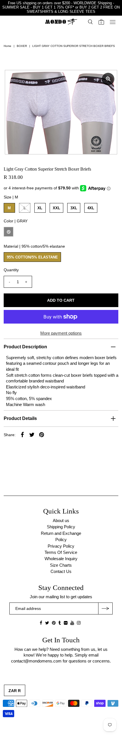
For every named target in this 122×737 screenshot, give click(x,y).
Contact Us (61, 571)
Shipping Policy (61, 526)
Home (7, 45)
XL (39, 208)
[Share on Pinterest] (41, 434)
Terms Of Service (61, 552)
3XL (73, 208)
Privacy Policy (61, 546)
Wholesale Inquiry (61, 558)
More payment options (61, 333)
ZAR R (15, 690)
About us (61, 520)
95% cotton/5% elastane (32, 257)
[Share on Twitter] (32, 434)
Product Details (20, 418)
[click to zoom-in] (108, 79)
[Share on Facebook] (22, 434)
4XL (90, 208)
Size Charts (61, 565)
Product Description (25, 346)
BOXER (22, 45)
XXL (56, 208)
